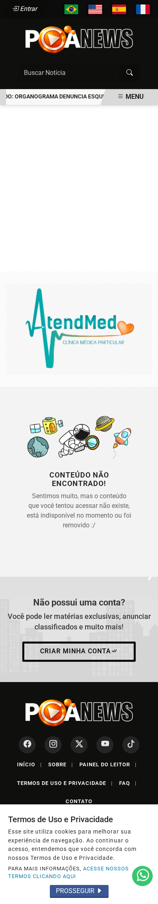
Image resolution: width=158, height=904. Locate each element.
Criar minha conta (75, 651)
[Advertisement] (79, 188)
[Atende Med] (79, 329)
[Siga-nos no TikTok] (130, 744)
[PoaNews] (79, 39)
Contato (79, 801)
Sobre (60, 764)
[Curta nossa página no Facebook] (27, 744)
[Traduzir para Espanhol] (119, 9)
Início (29, 764)
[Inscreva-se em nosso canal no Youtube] (104, 744)
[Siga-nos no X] (79, 744)
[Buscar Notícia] (130, 72)
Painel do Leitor (108, 764)
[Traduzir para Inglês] (95, 9)
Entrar (28, 9)
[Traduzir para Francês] (143, 9)
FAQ (128, 783)
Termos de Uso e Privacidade (65, 783)
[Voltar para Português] (71, 9)
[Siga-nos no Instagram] (53, 744)
